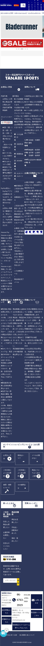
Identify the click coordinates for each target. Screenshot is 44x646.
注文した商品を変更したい (6, 524)
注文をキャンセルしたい (6, 546)
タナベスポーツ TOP (7, 13)
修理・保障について (7, 486)
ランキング (34, 6)
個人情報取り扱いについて (27, 635)
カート (43, 7)
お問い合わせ (38, 601)
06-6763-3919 (20, 600)
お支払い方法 (7, 456)
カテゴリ (31, 7)
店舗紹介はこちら (6, 620)
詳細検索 (28, 7)
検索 (23, 5)
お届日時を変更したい (6, 535)
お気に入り (37, 6)
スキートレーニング (20, 13)
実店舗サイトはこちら (36, 614)
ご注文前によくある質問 (7, 473)
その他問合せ (22, 486)
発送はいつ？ (21, 456)
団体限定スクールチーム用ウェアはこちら (21, 626)
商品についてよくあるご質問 (36, 473)
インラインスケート (34, 13)
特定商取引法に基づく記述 (9, 635)
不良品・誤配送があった (15, 530)
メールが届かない (36, 456)
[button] (1, 43)
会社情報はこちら (6, 611)
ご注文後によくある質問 (22, 473)
